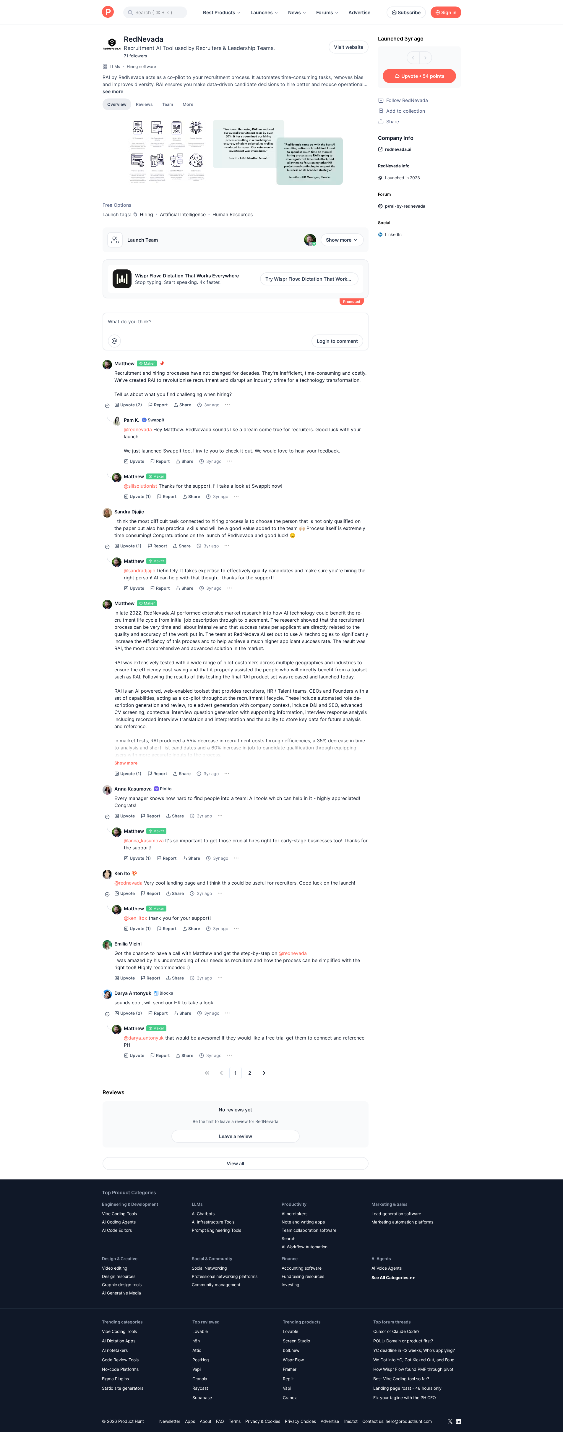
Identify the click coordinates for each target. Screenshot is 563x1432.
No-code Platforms (120, 1369)
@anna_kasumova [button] (144, 840)
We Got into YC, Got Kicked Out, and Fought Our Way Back (415, 1360)
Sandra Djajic (129, 512)
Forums (324, 12)
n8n (196, 1340)
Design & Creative (119, 1258)
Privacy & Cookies (262, 1421)
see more (113, 91)
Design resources (118, 1276)
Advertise (359, 12)
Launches (262, 12)
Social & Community (212, 1258)
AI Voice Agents (386, 1268)
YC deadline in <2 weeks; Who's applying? (414, 1350)
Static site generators (122, 1388)
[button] (188, 104)
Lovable (200, 1331)
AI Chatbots (203, 1213)
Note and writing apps (303, 1221)
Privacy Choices (300, 1421)
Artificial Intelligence (183, 214)
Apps (190, 1421)
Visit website (348, 47)
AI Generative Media (121, 1292)
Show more (338, 240)
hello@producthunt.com (409, 1421)
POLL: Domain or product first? (403, 1340)
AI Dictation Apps (118, 1340)
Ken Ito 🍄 (125, 873)
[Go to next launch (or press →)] (425, 58)
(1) (140, 496)
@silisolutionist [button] (140, 486)
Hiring (146, 214)
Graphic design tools (122, 1284)
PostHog (200, 1359)
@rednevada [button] (138, 429)
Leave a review (235, 1136)
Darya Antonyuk (132, 993)
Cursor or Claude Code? (396, 1331)
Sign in (449, 12)
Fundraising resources (303, 1276)
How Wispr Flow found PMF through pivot (413, 1369)
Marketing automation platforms (402, 1221)
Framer (289, 1369)
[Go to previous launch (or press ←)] (413, 58)
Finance (290, 1258)
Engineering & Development (130, 1204)
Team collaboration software (309, 1230)
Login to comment (337, 341)
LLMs (115, 66)
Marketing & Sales (389, 1204)
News (294, 12)
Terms (235, 1421)
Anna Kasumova (133, 789)
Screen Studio (296, 1340)
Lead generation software (396, 1213)
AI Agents (381, 1258)
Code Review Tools (120, 1359)
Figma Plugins (115, 1378)
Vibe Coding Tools (119, 1213)
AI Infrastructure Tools (213, 1221)
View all (235, 1163)
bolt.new (291, 1350)
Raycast (200, 1388)
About (205, 1421)
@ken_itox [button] (135, 918)
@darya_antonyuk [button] (144, 1038)
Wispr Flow (293, 1359)
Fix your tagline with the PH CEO (404, 1397)
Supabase (202, 1397)
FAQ (220, 1421)
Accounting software (302, 1268)
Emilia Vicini (128, 944)
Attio (196, 1350)
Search (288, 1238)
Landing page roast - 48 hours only (407, 1388)
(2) (131, 404)
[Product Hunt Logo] (108, 12)
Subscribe (409, 12)
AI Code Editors (117, 1230)
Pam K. (131, 420)
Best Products (219, 12)
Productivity (294, 1204)
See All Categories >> (393, 1277)
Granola (199, 1378)
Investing (290, 1284)
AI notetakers (294, 1213)
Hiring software (141, 66)
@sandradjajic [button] (139, 570)
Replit (288, 1378)
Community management (216, 1284)
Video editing (114, 1268)
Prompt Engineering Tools (216, 1230)
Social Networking (209, 1268)
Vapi (196, 1369)
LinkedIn (393, 234)
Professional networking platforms (224, 1276)
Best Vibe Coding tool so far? (401, 1378)
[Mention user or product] (114, 341)
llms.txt (351, 1421)
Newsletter (169, 1421)
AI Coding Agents (119, 1221)
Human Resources (232, 214)
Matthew (124, 363)
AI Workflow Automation (304, 1246)
